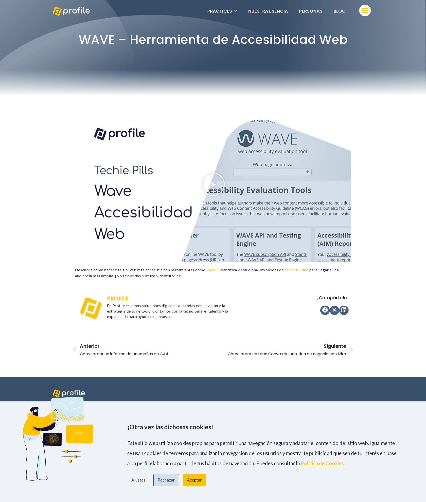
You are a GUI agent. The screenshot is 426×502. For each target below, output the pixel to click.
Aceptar (194, 480)
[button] (213, 184)
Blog (340, 11)
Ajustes (138, 480)
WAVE (212, 269)
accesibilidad (296, 269)
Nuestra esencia (268, 11)
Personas (310, 11)
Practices (219, 11)
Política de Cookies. (323, 463)
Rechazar (166, 480)
